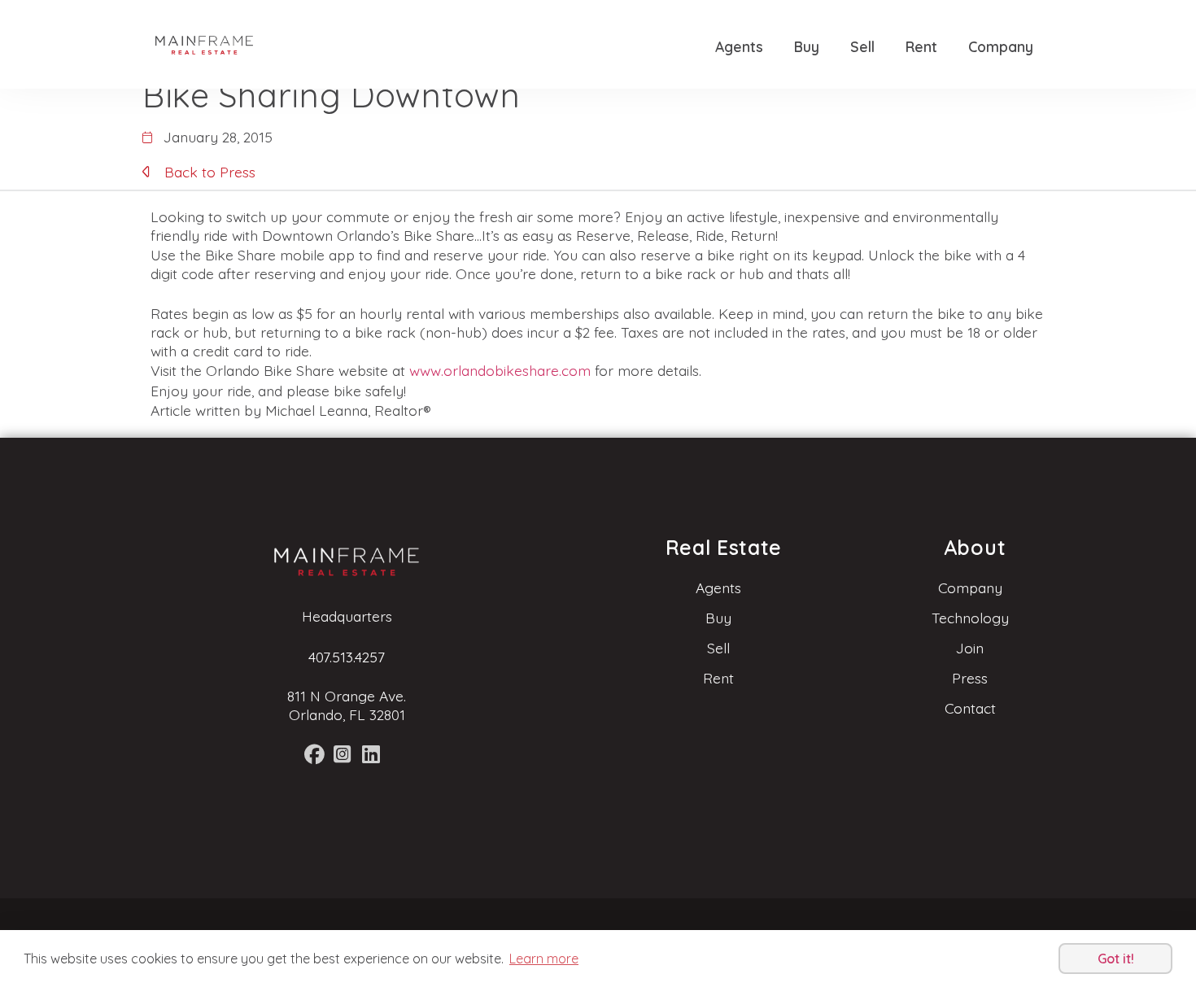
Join (970, 648)
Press (970, 678)
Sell (862, 46)
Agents (739, 46)
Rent (921, 46)
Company (1000, 46)
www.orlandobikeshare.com (500, 370)
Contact (970, 708)
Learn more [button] (543, 958)
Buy (806, 46)
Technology (970, 618)
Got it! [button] (1116, 958)
